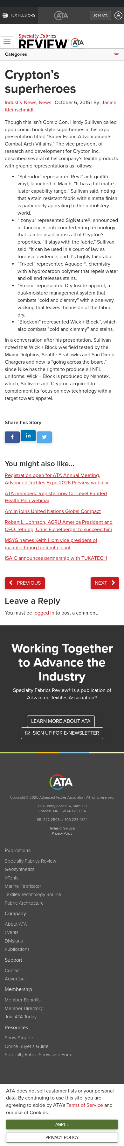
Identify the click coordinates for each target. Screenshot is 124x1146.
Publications (17, 949)
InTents (11, 878)
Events (11, 932)
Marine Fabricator (23, 886)
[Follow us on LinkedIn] (28, 436)
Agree (62, 1124)
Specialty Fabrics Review (30, 861)
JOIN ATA (100, 16)
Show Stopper (20, 1038)
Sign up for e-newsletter (65, 733)
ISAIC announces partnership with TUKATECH (56, 558)
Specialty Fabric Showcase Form (38, 1054)
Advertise (15, 979)
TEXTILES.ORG (23, 15)
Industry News (20, 102)
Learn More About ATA (61, 721)
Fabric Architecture (24, 903)
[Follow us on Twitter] (44, 437)
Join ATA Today (21, 1017)
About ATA (16, 924)
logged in (43, 613)
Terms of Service (84, 1105)
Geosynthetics (19, 869)
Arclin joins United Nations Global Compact (53, 511)
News (45, 102)
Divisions (14, 941)
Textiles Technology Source (33, 894)
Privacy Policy (62, 1137)
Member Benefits (23, 1000)
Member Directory (24, 1008)
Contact (13, 970)
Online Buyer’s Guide (27, 1046)
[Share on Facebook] (12, 437)
